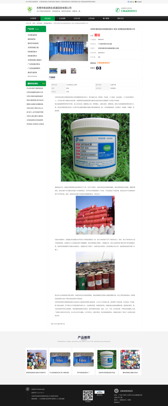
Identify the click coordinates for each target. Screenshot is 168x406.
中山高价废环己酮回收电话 (35, 88)
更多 (43, 83)
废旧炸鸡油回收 (33, 43)
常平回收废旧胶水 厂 (60, 372)
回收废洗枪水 (32, 56)
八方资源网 (42, 399)
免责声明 (48, 399)
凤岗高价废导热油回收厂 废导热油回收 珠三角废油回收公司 (137, 372)
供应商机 (48, 18)
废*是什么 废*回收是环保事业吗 (36, 112)
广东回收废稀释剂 (34, 68)
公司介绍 (77, 18)
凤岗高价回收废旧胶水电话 (83, 372)
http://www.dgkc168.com (58, 324)
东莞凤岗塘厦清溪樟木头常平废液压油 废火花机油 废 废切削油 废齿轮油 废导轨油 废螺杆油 (36, 92)
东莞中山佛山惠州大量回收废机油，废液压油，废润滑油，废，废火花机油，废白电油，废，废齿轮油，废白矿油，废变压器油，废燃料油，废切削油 (36, 116)
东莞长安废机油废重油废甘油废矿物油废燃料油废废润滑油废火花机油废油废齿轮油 (36, 96)
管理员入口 (55, 399)
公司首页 (33, 18)
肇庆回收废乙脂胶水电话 (106, 372)
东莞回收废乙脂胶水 (35, 60)
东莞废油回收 (32, 35)
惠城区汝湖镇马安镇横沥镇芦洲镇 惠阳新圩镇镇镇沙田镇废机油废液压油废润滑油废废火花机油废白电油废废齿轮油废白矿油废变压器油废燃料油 (36, 104)
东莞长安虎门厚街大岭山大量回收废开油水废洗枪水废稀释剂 (36, 108)
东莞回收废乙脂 (33, 47)
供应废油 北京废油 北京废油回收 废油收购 (36, 124)
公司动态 (91, 18)
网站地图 (61, 399)
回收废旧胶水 (48, 23)
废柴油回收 (31, 39)
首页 (33, 23)
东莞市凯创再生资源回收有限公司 (41, 396)
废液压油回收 (32, 72)
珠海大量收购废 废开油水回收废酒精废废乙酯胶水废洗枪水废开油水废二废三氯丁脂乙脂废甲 (36, 100)
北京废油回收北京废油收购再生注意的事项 (36, 120)
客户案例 (106, 18)
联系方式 (120, 18)
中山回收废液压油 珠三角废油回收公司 (38, 372)
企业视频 (62, 18)
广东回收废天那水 (34, 64)
